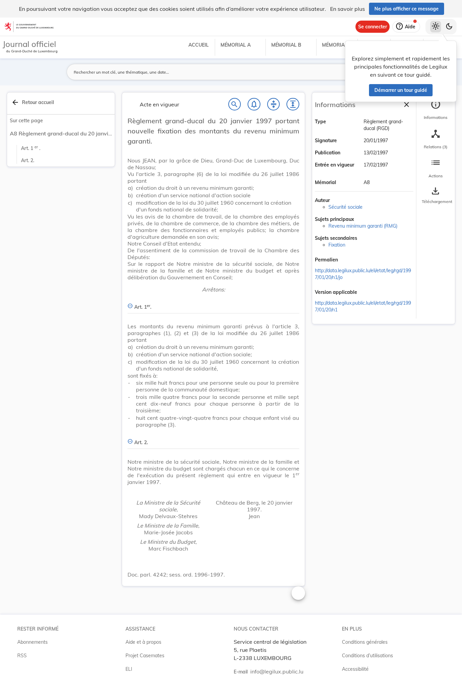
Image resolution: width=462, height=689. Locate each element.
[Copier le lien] (347, 260)
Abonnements (32, 642)
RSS (22, 656)
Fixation (336, 245)
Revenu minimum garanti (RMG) (362, 226)
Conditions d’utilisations (367, 656)
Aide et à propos (143, 642)
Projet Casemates (144, 656)
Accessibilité (355, 669)
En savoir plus (347, 8)
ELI (128, 669)
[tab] (435, 110)
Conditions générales (365, 642)
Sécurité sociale (345, 207)
